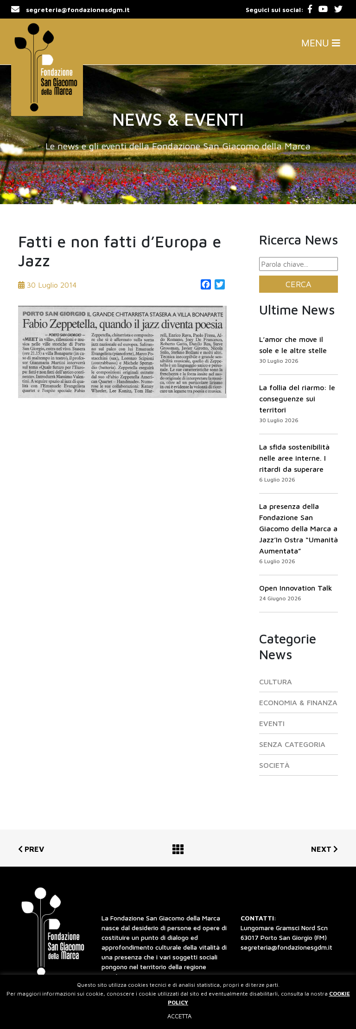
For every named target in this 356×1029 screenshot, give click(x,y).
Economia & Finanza (298, 702)
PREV (33, 849)
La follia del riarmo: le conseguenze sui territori (297, 398)
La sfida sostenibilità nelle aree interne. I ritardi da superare (294, 458)
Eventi (272, 723)
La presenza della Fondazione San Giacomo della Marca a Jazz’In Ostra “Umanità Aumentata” (298, 528)
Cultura (275, 681)
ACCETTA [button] (179, 1016)
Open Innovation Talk (295, 588)
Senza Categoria (292, 744)
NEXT (322, 849)
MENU (316, 43)
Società (274, 765)
